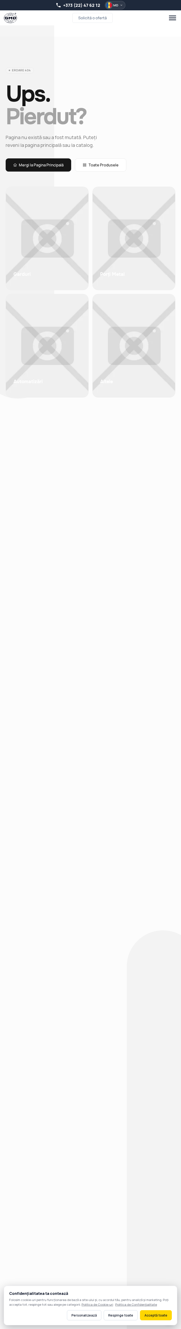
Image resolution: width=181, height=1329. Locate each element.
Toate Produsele (103, 165)
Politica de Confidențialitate (136, 1304)
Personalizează (84, 1315)
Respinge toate (120, 1315)
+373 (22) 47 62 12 (81, 5)
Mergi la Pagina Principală (41, 165)
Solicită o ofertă (92, 17)
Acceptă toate (155, 1315)
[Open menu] (172, 18)
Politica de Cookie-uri (97, 1304)
